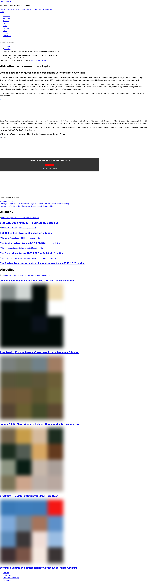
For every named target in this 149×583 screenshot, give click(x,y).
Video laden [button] (50, 165)
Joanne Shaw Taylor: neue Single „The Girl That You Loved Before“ (37, 280)
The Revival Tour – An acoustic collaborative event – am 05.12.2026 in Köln (42, 263)
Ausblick (6, 21)
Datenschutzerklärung (11, 578)
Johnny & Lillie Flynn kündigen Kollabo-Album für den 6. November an (39, 424)
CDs (4, 23)
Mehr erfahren (49, 161)
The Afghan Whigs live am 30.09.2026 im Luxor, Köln (30, 243)
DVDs (5, 26)
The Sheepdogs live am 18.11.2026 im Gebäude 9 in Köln (32, 253)
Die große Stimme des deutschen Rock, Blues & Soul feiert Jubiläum (38, 567)
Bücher (5, 33)
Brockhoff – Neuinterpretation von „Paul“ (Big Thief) (29, 495)
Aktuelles (6, 18)
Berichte (6, 28)
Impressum (7, 575)
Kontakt (6, 573)
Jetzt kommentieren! (38, 60)
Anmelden (7, 580)
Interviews (7, 36)
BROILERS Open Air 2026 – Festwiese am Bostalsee (29, 222)
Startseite (6, 16)
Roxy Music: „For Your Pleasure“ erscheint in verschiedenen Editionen (39, 352)
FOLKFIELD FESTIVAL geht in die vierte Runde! (26, 233)
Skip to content (5, 1)
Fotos (5, 31)
